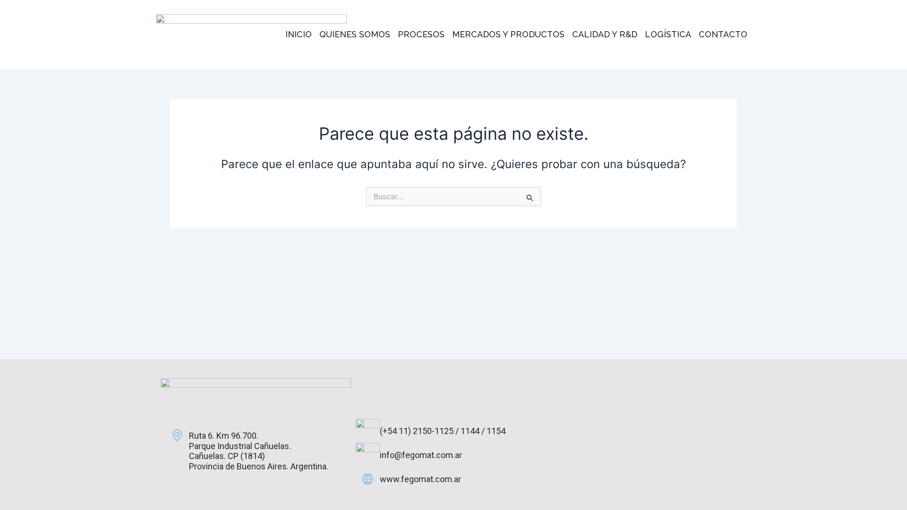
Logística (668, 34)
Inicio (298, 34)
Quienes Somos (354, 34)
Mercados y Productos (508, 34)
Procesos (421, 34)
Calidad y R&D (604, 34)
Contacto (723, 34)
